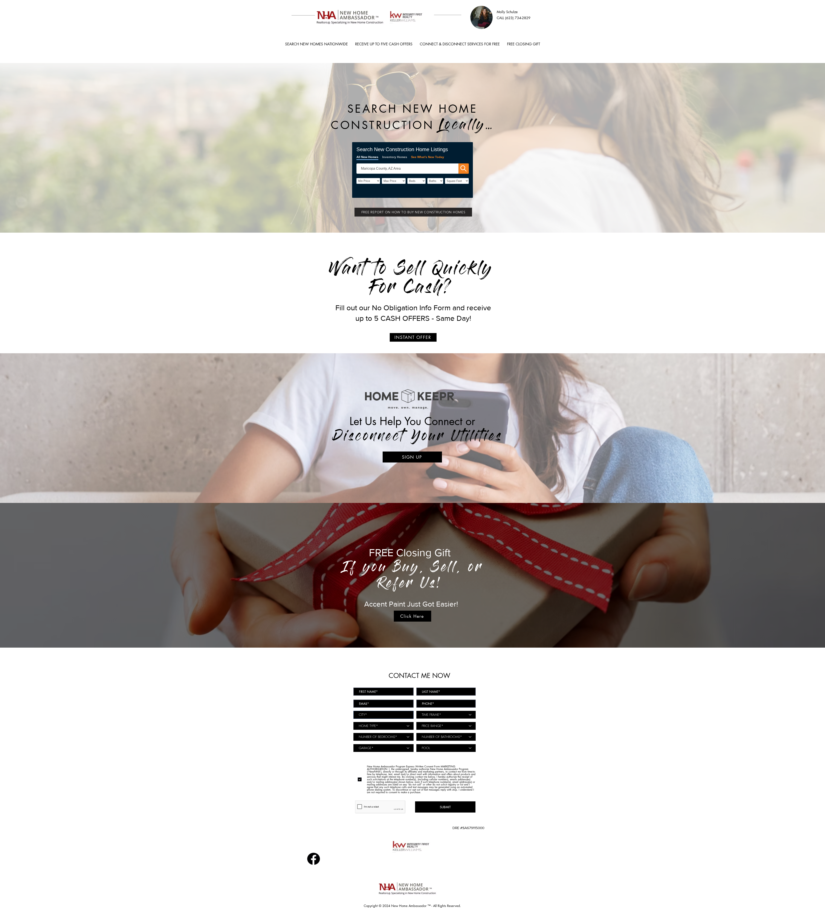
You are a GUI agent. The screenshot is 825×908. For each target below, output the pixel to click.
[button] (413, 212)
